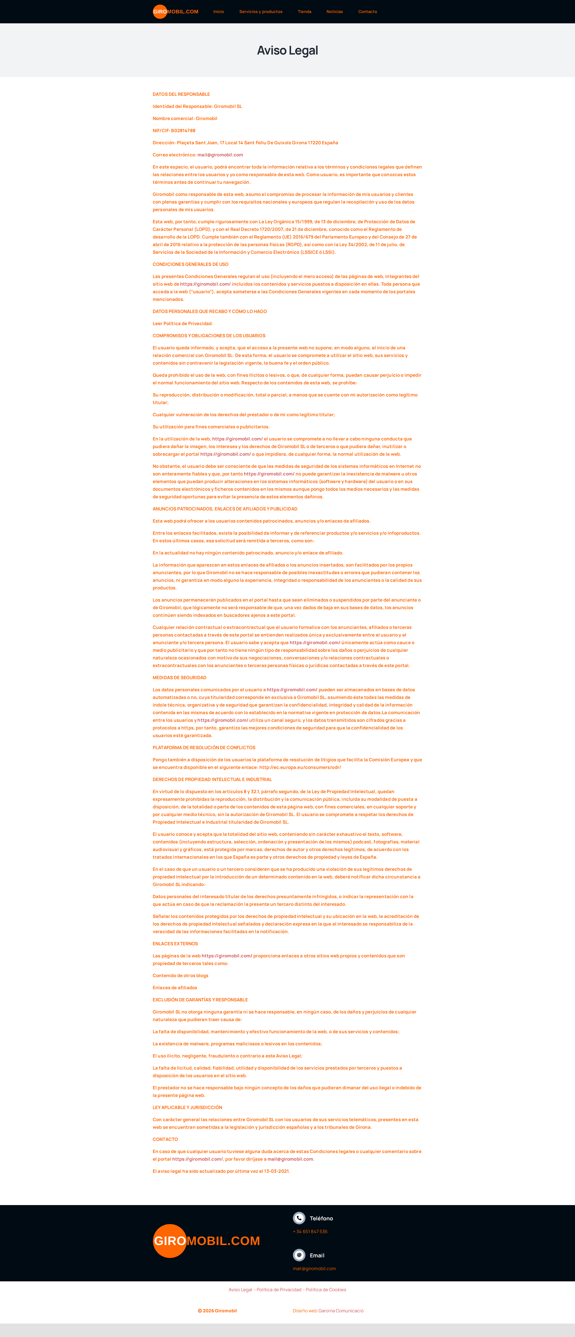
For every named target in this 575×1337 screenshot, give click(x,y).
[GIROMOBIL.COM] (175, 7)
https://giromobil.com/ (205, 284)
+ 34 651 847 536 (310, 1231)
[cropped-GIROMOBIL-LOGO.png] (206, 1226)
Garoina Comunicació (341, 1311)
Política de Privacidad (279, 1290)
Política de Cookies (326, 1290)
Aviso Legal (240, 1290)
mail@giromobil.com (220, 155)
